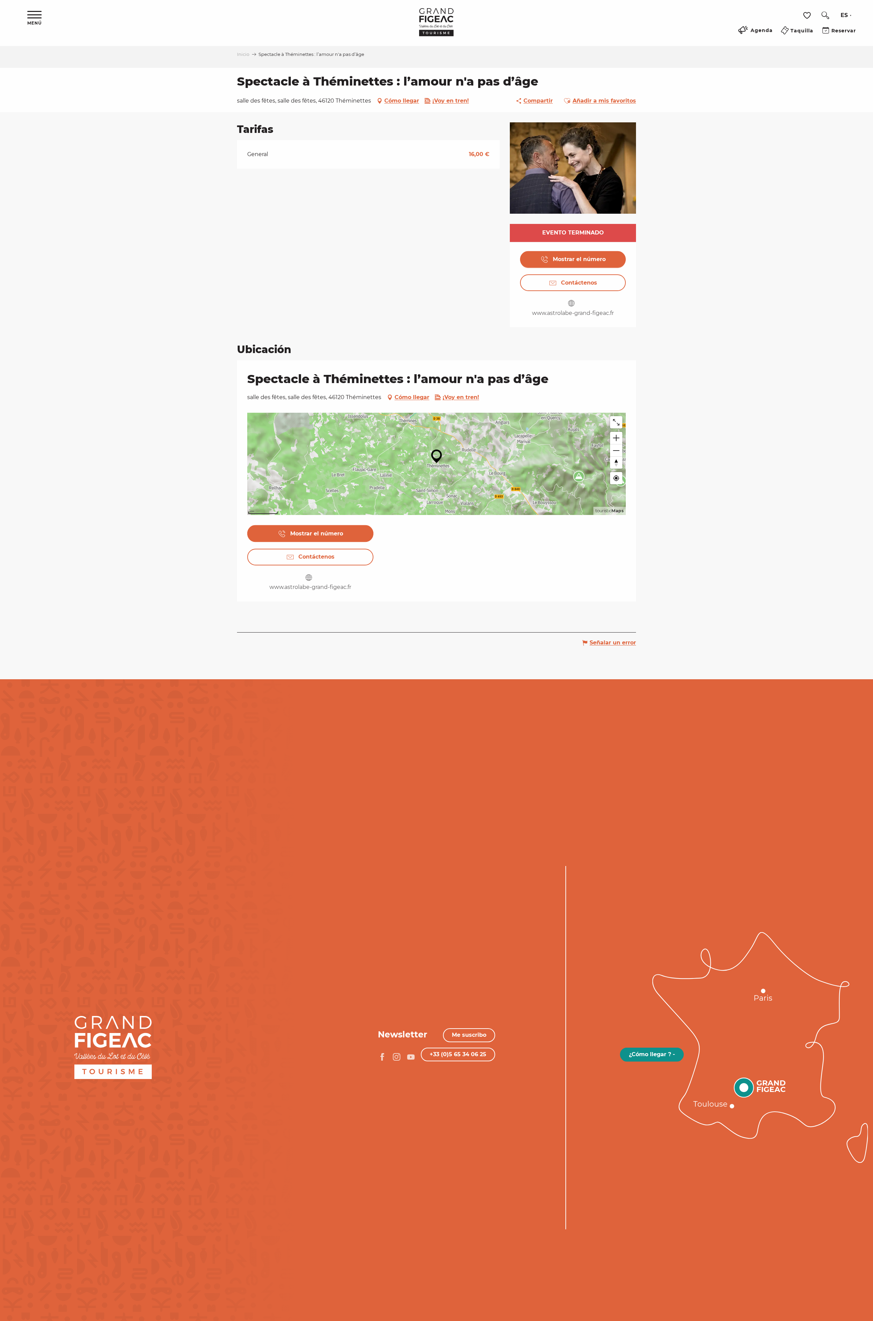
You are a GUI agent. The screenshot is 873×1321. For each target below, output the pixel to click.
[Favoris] (807, 15)
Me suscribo (469, 1035)
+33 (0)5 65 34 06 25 (458, 1054)
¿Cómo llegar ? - (652, 1054)
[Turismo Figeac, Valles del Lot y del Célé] (436, 27)
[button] (825, 15)
